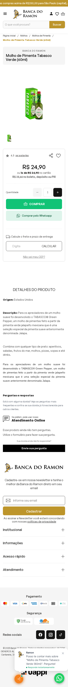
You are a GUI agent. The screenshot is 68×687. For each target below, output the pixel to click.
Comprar (37, 204)
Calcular (49, 246)
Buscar (57, 24)
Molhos (23, 35)
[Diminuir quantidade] (37, 192)
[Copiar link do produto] (51, 155)
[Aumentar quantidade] (57, 192)
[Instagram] (50, 634)
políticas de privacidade (41, 521)
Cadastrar (34, 511)
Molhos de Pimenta (41, 35)
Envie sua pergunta (34, 448)
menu (5, 13)
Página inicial (9, 35)
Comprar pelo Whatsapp (37, 215)
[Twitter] (60, 634)
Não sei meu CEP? (34, 256)
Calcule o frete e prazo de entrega (32, 236)
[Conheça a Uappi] (34, 672)
